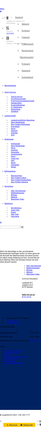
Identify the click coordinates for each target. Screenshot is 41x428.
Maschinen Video (17, 199)
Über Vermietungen (33, 266)
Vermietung (8, 186)
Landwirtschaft (10, 116)
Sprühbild (14, 111)
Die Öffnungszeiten (11, 353)
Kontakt (7, 355)
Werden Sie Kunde (11, 359)
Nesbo (13, 167)
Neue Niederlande (18, 146)
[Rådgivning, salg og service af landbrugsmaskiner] (14, 4)
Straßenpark (9, 139)
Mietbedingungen (33, 268)
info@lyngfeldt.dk (13, 323)
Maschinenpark (10, 86)
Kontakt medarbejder (32, 11)
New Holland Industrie (19, 182)
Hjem (2, 238)
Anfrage (29, 270)
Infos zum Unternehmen (13, 350)
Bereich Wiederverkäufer (13, 363)
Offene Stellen (10, 361)
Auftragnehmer (10, 171)
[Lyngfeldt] (12, 10)
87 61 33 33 (10, 33)
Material (29, 272)
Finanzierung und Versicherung (16, 357)
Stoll (12, 135)
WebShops (8, 204)
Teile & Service (10, 92)
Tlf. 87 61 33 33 (12, 321)
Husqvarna (15, 216)
